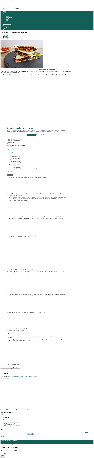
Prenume (2, 454)
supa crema (22, 433)
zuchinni (38, 433)
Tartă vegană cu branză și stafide (9, 423)
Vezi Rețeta (43, 69)
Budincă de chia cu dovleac (8, 424)
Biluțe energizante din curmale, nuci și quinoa (12, 421)
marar (84, 432)
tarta (26, 433)
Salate (7, 19)
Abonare (5, 29)
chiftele (37, 432)
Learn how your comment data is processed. (25, 409)
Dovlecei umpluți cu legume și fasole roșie (11, 425)
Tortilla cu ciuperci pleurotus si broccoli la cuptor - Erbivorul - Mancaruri (22, 376)
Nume (2, 452)
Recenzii (7, 26)
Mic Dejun (8, 14)
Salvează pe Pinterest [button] (42, 134)
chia (35, 432)
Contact (4, 28)
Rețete (4, 13)
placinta (2, 433)
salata (15, 433)
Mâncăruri (8, 18)
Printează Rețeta (51, 69)
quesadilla (6, 38)
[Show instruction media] (8, 175)
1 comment (6, 37)
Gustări (7, 16)
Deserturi (7, 20)
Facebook (3, 436)
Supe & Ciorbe (9, 17)
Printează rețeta (31, 134)
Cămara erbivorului (7, 24)
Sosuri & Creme (9, 21)
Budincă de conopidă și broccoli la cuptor (11, 422)
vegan (32, 434)
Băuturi (7, 22)
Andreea (6, 36)
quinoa (9, 433)
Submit (16, 8)
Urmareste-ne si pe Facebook (10, 368)
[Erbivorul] (13, 6)
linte (75, 432)
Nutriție (7, 27)
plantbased (5, 433)
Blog (4, 25)
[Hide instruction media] (11, 175)
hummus (70, 432)
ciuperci (41, 432)
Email (2, 455)
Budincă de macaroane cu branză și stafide (11, 419)
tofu (28, 434)
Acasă (4, 11)
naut (86, 432)
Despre (4, 12)
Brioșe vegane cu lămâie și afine (9, 426)
